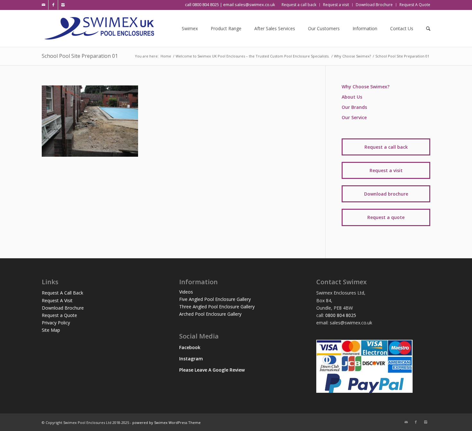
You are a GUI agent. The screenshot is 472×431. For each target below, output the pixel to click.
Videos (186, 292)
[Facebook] (53, 5)
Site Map (51, 330)
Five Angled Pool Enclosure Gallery (215, 299)
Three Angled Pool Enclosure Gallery (217, 306)
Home (166, 56)
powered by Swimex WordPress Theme (166, 422)
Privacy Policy (56, 323)
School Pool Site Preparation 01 (80, 55)
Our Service (354, 117)
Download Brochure (63, 308)
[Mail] (43, 5)
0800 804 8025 (340, 315)
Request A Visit (57, 300)
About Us (352, 97)
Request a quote (386, 217)
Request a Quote (59, 315)
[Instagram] (63, 5)
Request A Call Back (62, 293)
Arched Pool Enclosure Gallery (210, 314)
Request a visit (386, 170)
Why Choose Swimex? (352, 56)
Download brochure (386, 194)
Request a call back (386, 147)
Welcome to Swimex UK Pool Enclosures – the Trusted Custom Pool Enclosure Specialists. (252, 56)
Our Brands (354, 107)
